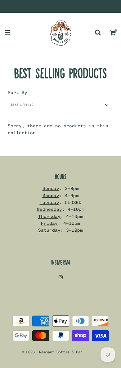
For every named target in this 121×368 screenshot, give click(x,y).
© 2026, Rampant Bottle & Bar (52, 352)
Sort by (17, 92)
